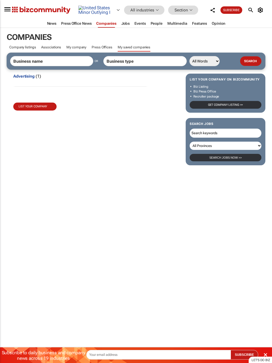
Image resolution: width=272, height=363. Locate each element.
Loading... (10, 248)
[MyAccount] (261, 10)
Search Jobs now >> (225, 157)
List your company (33, 106)
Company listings (22, 47)
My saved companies (134, 47)
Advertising (24, 76)
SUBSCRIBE (244, 355)
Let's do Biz (261, 360)
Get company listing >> (225, 105)
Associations (51, 47)
